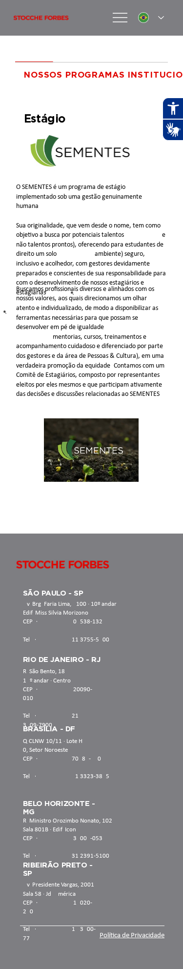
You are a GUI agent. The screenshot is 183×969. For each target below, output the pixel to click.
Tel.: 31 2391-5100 (66, 856)
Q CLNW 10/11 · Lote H (52, 741)
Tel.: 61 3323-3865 (66, 776)
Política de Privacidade (132, 935)
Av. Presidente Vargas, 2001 (58, 885)
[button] (122, 470)
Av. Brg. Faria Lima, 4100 (54, 604)
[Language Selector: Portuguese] (151, 18)
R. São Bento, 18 (44, 671)
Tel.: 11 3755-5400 (66, 640)
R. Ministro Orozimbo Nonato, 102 (67, 821)
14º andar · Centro (47, 681)
